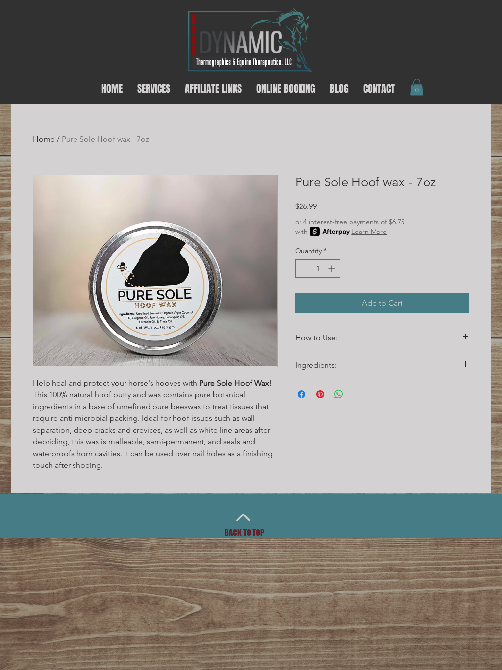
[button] (417, 87)
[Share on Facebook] (301, 394)
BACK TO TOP (244, 532)
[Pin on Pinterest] (320, 394)
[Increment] (332, 268)
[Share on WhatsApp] (339, 394)
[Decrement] (303, 268)
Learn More (369, 231)
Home (44, 139)
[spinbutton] (317, 268)
